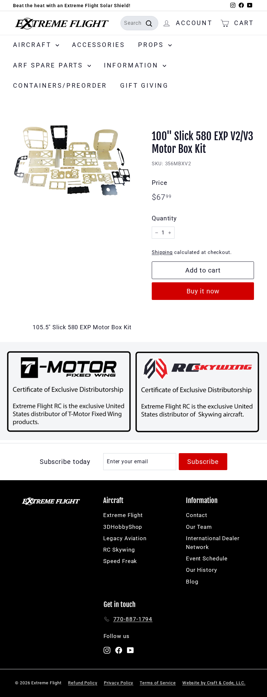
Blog (192, 581)
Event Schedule (207, 558)
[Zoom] (71, 156)
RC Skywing (119, 549)
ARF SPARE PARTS (49, 65)
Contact (196, 515)
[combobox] (139, 23)
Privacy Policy (119, 682)
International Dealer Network (213, 542)
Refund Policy (82, 682)
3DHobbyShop (122, 527)
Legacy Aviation (125, 538)
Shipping (162, 252)
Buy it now (203, 291)
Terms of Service (158, 682)
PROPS (152, 45)
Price (159, 182)
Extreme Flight (123, 515)
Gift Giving (144, 85)
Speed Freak (120, 561)
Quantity (164, 218)
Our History (201, 570)
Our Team (199, 527)
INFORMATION (133, 65)
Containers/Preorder (60, 85)
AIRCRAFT (33, 45)
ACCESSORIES (98, 45)
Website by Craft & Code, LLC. (214, 682)
